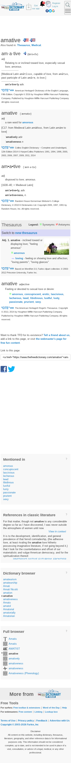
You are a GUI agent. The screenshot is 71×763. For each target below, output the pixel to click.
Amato (7, 602)
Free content (25, 712)
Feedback (41, 720)
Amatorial (8, 609)
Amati (6, 586)
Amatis (13, 638)
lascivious (57, 294)
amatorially (9, 612)
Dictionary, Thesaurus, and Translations (49, 694)
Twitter (50, 10)
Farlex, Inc (33, 724)
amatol (7, 605)
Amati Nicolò (10, 589)
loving (19, 258)
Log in (55, 6)
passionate (15, 301)
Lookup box (51, 712)
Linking (38, 712)
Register (56, 3)
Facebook (47, 10)
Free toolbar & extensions (26, 707)
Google (53, 10)
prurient (29, 301)
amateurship (10, 582)
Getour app (35, 7)
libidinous (36, 298)
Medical (36, 45)
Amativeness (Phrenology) (24, 673)
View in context (57, 531)
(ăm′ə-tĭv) (32, 54)
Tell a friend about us (56, 335)
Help (64, 707)
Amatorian (9, 615)
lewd (26, 298)
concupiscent (32, 294)
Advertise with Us (60, 720)
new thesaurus (26, 233)
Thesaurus (23, 45)
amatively (14, 658)
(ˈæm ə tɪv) (29, 167)
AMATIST (14, 648)
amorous (27, 122)
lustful (48, 298)
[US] (26, 40)
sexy (38, 301)
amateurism (10, 579)
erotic (45, 294)
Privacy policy (26, 720)
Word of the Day (51, 707)
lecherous (15, 298)
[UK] (32, 40)
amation (7, 592)
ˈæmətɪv (26, 113)
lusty (56, 298)
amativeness (10, 599)
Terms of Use (8, 720)
